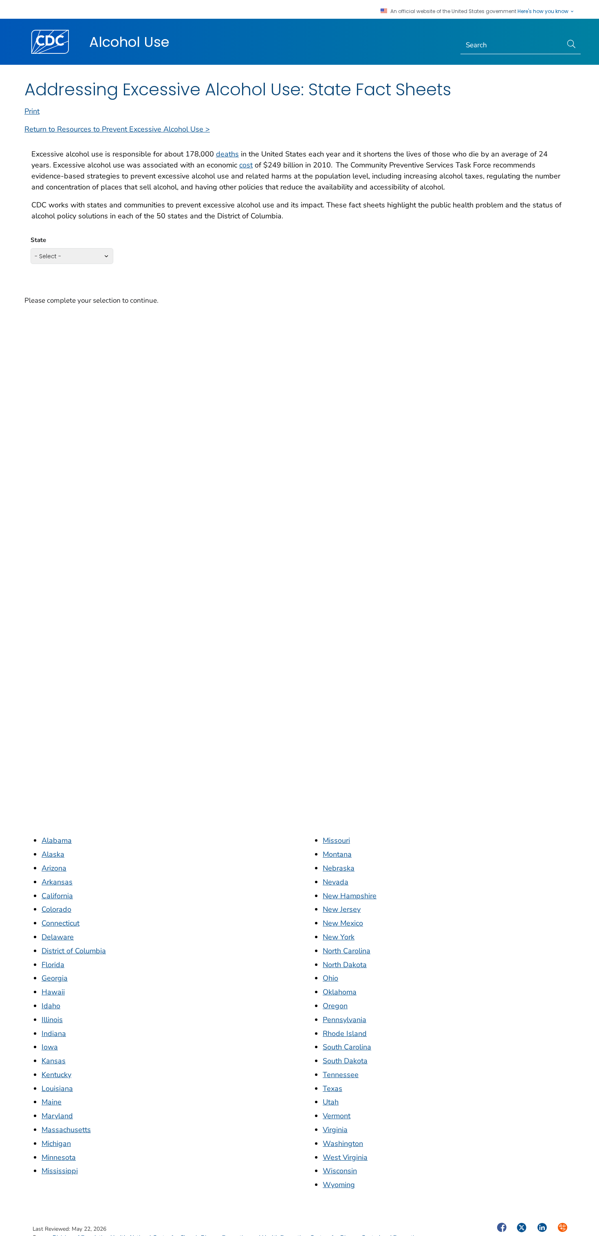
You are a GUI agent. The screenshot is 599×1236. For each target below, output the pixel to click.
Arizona (54, 868)
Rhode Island (345, 1033)
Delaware (58, 937)
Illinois (52, 1020)
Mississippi (60, 1171)
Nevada (335, 882)
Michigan (56, 1143)
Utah (331, 1102)
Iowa (50, 1047)
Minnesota (59, 1157)
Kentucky (56, 1075)
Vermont (336, 1116)
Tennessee (341, 1075)
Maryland (57, 1116)
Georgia (55, 978)
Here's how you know (544, 11)
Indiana (54, 1033)
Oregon (335, 1006)
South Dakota (345, 1061)
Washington (343, 1143)
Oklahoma (340, 992)
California (57, 896)
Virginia (335, 1130)
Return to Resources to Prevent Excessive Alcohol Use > (117, 129)
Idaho (51, 1006)
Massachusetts (66, 1130)
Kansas (54, 1061)
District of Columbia (74, 951)
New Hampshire (350, 896)
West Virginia (345, 1157)
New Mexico (343, 923)
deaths (227, 154)
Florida (53, 965)
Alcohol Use (129, 42)
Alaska (53, 854)
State (38, 240)
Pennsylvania (344, 1020)
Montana (337, 854)
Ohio (330, 978)
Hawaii (53, 992)
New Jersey (342, 909)
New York (339, 937)
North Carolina (346, 951)
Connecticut (60, 923)
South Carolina (347, 1047)
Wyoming (339, 1185)
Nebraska (339, 868)
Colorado (56, 909)
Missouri (336, 840)
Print (32, 111)
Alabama (57, 840)
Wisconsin (340, 1171)
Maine (52, 1102)
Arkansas (57, 882)
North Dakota (345, 965)
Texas (332, 1088)
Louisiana (57, 1088)
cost (246, 165)
